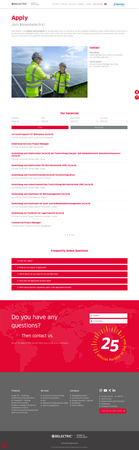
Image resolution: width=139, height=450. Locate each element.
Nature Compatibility (51, 405)
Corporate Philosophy (80, 398)
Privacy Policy (107, 396)
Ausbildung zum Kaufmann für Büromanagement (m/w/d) (40, 194)
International (98, 4)
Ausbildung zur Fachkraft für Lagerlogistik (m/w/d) (37, 213)
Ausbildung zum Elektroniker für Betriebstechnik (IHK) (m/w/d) (43, 165)
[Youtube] (105, 390)
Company (80, 4)
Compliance (76, 403)
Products (64, 4)
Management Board (79, 396)
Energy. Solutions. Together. (82, 400)
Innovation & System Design (53, 396)
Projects (55, 4)
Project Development (51, 398)
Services (72, 4)
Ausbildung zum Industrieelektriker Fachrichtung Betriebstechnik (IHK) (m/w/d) (52, 185)
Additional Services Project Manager (30, 144)
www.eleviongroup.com (69, 443)
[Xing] (110, 390)
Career (88, 4)
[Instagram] (100, 390)
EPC (44, 400)
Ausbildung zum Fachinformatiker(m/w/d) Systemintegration (43, 175)
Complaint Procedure (109, 406)
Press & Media (77, 405)
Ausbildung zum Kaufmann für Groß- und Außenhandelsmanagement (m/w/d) (50, 204)
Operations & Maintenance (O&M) (55, 403)
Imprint (120, 396)
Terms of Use (106, 399)
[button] (4, 445)
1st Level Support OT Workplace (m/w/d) (32, 134)
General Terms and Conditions (112, 401)
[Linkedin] (114, 390)
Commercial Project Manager (26, 223)
